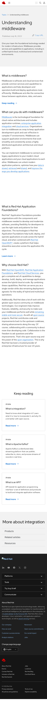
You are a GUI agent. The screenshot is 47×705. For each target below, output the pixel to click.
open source (38, 315)
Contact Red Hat (7, 671)
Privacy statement (7, 689)
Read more (11, 425)
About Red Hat (6, 666)
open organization (25, 339)
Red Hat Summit (7, 677)
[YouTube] (8, 568)
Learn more (7, 256)
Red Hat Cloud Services (28, 273)
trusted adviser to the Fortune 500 (15, 614)
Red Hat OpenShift (15, 270)
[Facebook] (14, 568)
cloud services (22, 126)
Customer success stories (11, 633)
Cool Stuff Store (30, 674)
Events (4, 669)
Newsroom (28, 625)
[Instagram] (25, 568)
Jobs (26, 637)
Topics (4, 15)
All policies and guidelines (10, 692)
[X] (19, 568)
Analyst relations (7, 637)
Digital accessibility (31, 692)
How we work (6, 629)
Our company (6, 625)
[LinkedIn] (3, 568)
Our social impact (30, 633)
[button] (37, 35)
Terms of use (29, 689)
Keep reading (8, 103)
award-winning (23, 619)
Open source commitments (34, 629)
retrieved (13, 168)
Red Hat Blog (29, 671)
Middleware (7, 117)
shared (24, 168)
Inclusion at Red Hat (8, 674)
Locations (28, 669)
